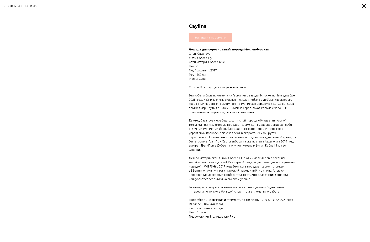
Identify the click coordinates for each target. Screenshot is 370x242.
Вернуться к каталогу (22, 6)
